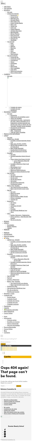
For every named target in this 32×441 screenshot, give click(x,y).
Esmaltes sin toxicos (13, 322)
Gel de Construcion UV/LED (19, 252)
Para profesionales (10, 327)
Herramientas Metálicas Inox (16, 288)
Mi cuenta (7, 407)
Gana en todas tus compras (12, 401)
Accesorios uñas (12, 286)
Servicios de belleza (13, 325)
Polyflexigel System (13, 292)
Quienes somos (11, 320)
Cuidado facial (12, 299)
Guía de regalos (9, 236)
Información (7, 318)
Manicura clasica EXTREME (18, 271)
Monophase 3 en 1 (16, 268)
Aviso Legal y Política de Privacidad (14, 413)
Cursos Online (8, 313)
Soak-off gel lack (15, 270)
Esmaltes (10, 254)
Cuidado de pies (12, 302)
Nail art (9, 278)
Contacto (7, 332)
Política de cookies (9, 410)
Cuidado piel (8, 295)
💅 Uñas (6, 238)
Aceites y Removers (13, 279)
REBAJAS (6, 232)
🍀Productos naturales (11, 310)
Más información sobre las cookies (14, 412)
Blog (5, 331)
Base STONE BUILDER (17, 249)
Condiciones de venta (10, 409)
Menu (3, 3)
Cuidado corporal (13, 304)
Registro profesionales (10, 400)
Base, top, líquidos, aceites (18, 244)
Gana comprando (13, 323)
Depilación (7, 306)
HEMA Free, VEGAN (13, 240)
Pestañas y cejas (9, 293)
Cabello (6, 308)
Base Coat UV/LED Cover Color (20, 285)
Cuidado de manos (13, 301)
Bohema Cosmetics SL (8, 439)
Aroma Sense (11, 297)
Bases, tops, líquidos (13, 281)
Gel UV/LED (11, 276)
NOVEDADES (8, 234)
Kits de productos (12, 290)
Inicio (5, 316)
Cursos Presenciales (10, 403)
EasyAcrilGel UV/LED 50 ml (18, 251)
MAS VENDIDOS (9, 311)
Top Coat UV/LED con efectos (19, 283)
